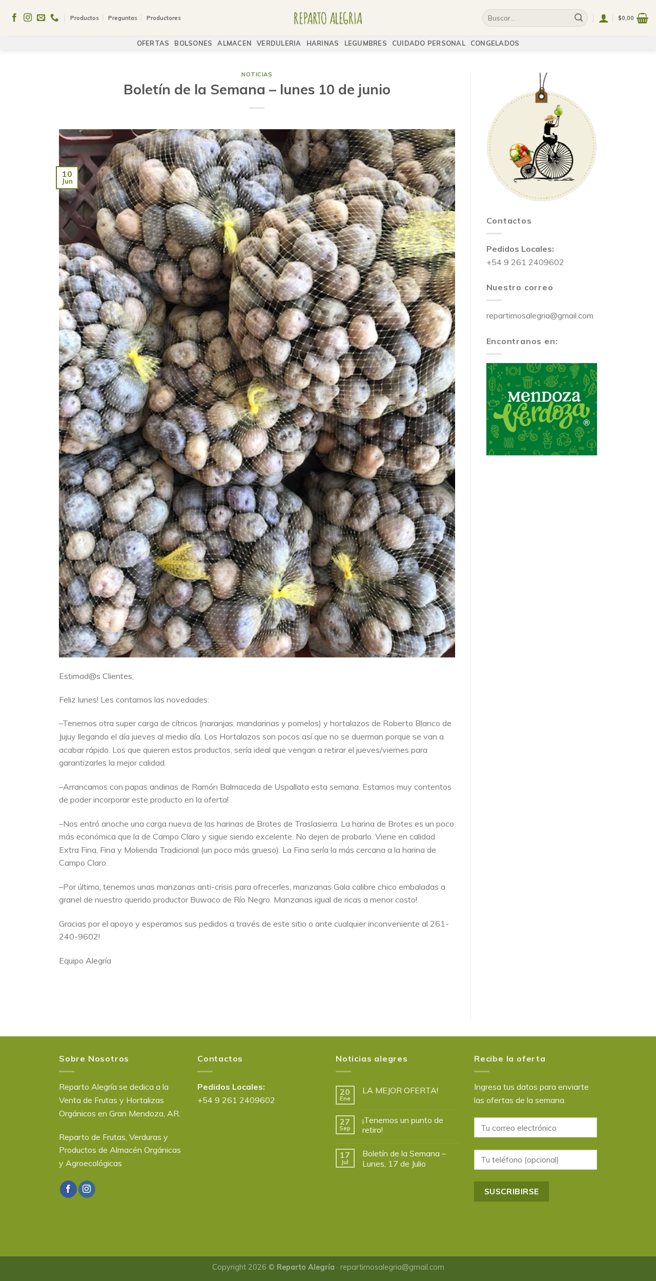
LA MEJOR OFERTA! (400, 1090)
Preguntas (122, 18)
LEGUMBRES (365, 43)
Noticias (256, 74)
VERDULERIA (279, 43)
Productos (84, 18)
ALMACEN (234, 43)
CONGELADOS (495, 43)
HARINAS (322, 43)
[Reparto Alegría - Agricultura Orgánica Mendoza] (328, 18)
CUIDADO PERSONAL (428, 43)
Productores (164, 18)
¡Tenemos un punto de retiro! (402, 1125)
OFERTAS (153, 43)
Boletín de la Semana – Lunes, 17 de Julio (404, 1158)
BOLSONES (193, 43)
